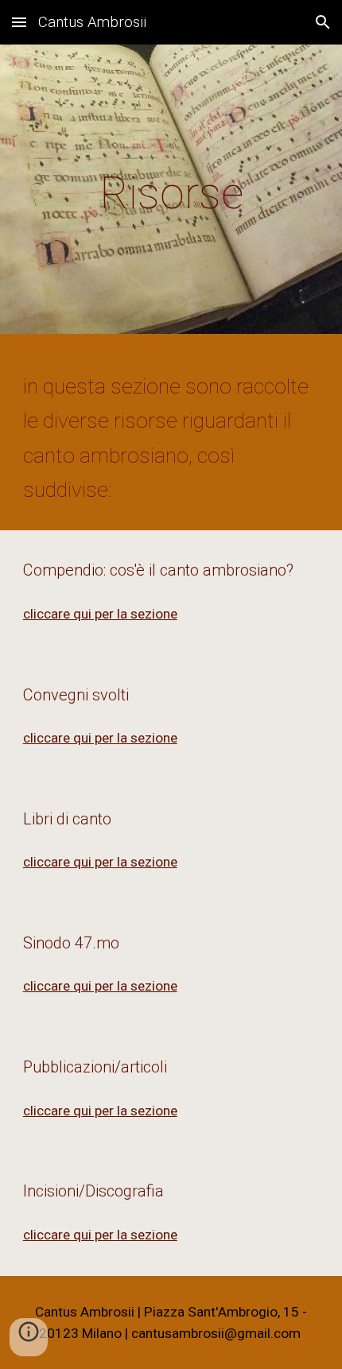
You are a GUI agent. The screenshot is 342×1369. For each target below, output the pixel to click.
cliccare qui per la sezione (100, 614)
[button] (19, 22)
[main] (171, 193)
